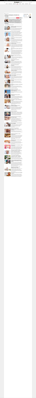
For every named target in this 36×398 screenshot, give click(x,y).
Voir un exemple (29, 15)
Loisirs (25, 0)
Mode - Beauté (25, 15)
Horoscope (28, 0)
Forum (31, 0)
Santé (20, 0)
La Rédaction (7, 17)
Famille (19, 0)
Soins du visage (7, 13)
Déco (12, 0)
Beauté (7, 0)
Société (22, 0)
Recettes (11, 0)
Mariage (17, 0)
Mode (5, 0)
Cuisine (9, 0)
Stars (24, 0)
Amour (15, 0)
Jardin (14, 0)
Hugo (29, 0)
